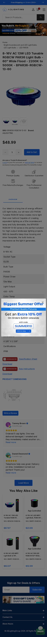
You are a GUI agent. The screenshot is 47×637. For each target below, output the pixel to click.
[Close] (42, 302)
